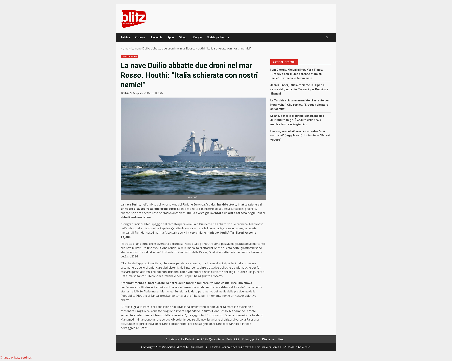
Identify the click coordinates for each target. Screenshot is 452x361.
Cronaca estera (129, 56)
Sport (171, 37)
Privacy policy (251, 339)
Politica (125, 37)
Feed (281, 339)
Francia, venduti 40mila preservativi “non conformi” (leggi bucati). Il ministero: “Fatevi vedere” (300, 135)
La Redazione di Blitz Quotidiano (202, 339)
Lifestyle (197, 37)
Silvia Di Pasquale (133, 93)
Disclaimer (269, 339)
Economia (156, 37)
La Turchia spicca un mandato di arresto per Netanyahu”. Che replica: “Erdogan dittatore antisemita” (299, 105)
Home (125, 48)
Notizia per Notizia (218, 37)
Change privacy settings (16, 357)
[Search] (327, 37)
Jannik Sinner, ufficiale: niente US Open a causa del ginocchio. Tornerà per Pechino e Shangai (299, 89)
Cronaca (140, 37)
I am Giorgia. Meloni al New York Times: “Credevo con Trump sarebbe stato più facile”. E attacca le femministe (296, 74)
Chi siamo (172, 339)
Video (182, 37)
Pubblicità (232, 339)
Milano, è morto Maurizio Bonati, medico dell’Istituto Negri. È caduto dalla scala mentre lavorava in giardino (297, 120)
